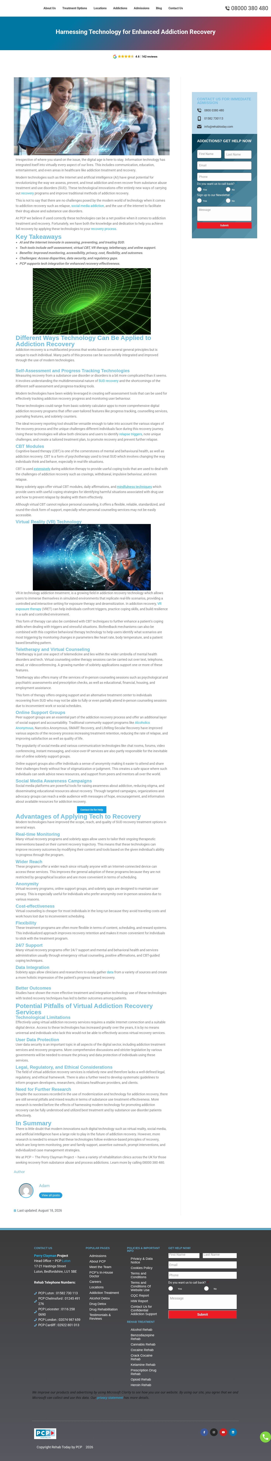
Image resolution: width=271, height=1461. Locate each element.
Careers (95, 1282)
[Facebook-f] (204, 1432)
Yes (205, 189)
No (233, 189)
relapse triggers (130, 434)
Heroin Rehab (141, 1385)
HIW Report (139, 1301)
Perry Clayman (45, 1256)
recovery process (103, 229)
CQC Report (140, 1295)
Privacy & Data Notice (142, 1260)
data (110, 972)
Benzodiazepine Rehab (142, 1337)
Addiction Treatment (104, 1293)
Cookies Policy (141, 1268)
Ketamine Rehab (143, 1365)
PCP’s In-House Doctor (101, 1274)
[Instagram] (214, 1432)
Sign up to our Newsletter (214, 195)
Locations (96, 1287)
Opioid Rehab (141, 1379)
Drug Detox (97, 1304)
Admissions (97, 1256)
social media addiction (87, 206)
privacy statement (110, 1397)
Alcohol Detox (99, 1298)
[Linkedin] (233, 1432)
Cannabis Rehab (143, 1344)
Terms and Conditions (138, 1275)
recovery (27, 193)
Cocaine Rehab (142, 1350)
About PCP (97, 1261)
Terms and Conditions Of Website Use (141, 1286)
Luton (66, 1261)
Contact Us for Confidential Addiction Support (144, 1310)
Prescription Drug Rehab (143, 1372)
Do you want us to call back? (217, 184)
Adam (44, 1185)
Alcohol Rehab (141, 1330)
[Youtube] (223, 1432)
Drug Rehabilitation (103, 1309)
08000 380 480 (249, 8)
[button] (135, 56)
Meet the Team (100, 1267)
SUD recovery (109, 381)
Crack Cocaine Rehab (141, 1357)
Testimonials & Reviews (100, 1316)
